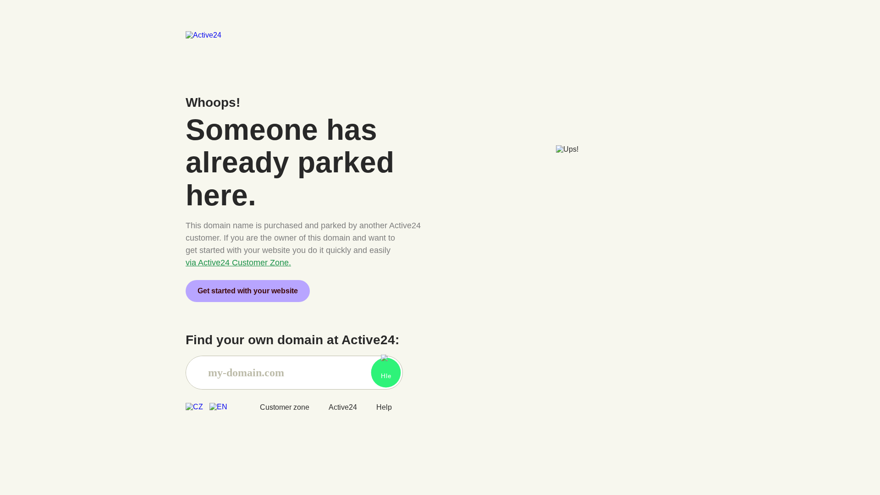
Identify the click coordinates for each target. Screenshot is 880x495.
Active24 (343, 407)
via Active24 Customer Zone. (238, 262)
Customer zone (284, 407)
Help (384, 407)
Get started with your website (248, 291)
